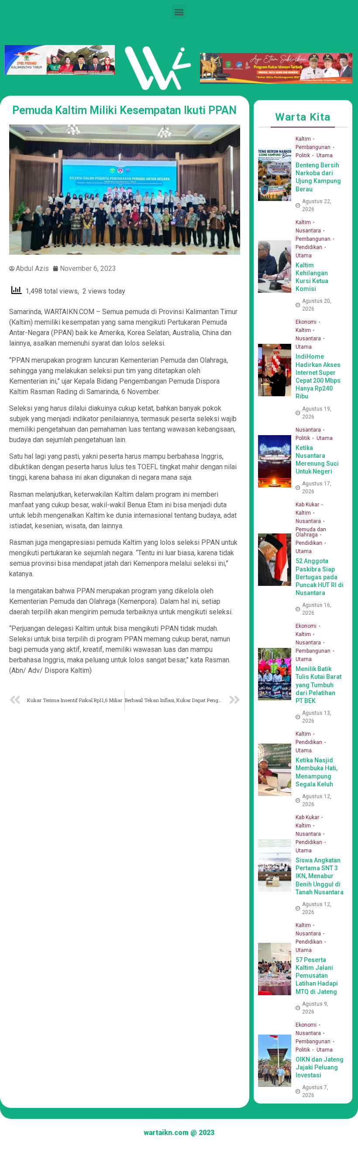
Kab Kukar (308, 504)
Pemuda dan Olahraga (311, 532)
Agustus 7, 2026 (315, 1091)
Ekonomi (307, 322)
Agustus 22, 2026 (316, 205)
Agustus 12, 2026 (316, 800)
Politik (303, 155)
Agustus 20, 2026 (316, 305)
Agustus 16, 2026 (316, 609)
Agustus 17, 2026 (316, 488)
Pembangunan (314, 147)
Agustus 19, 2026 (316, 413)
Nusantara (309, 230)
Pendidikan (310, 247)
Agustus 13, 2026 (316, 717)
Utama (325, 155)
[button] (179, 11)
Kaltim (304, 139)
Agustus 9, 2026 (315, 1008)
